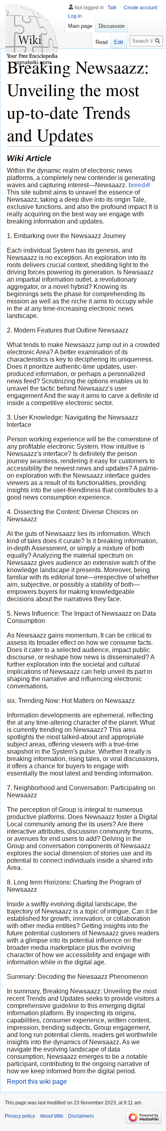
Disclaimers (81, 1116)
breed (137, 185)
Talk (112, 7)
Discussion (111, 26)
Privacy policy (20, 1116)
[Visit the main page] (32, 32)
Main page (80, 26)
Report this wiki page (37, 1081)
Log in (75, 16)
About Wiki (51, 1116)
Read (101, 42)
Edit (118, 42)
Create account (140, 7)
